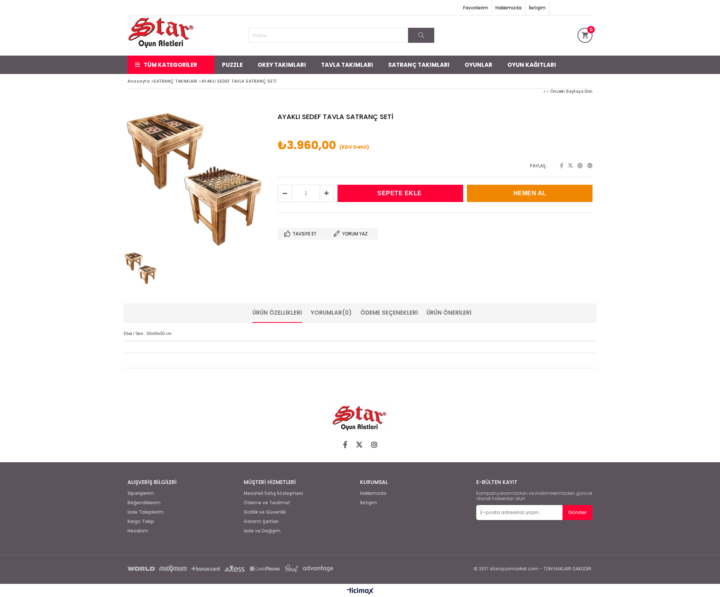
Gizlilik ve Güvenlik (265, 512)
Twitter (570, 165)
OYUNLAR (478, 65)
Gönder (577, 512)
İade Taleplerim (146, 512)
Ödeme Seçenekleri (389, 313)
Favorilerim (475, 8)
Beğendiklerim (144, 502)
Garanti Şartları (261, 521)
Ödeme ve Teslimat (267, 502)
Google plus (589, 165)
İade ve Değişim (262, 531)
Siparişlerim (141, 493)
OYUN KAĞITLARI (531, 65)
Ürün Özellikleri (277, 313)
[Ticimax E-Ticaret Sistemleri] (360, 591)
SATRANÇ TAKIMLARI (419, 65)
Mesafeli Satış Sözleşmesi (273, 493)
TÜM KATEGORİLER (170, 65)
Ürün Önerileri (448, 313)
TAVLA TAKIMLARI (347, 65)
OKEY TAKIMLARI (282, 65)
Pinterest (580, 165)
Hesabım (138, 531)
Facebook (561, 165)
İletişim (537, 8)
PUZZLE (232, 65)
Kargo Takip (141, 521)
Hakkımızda (508, 8)
